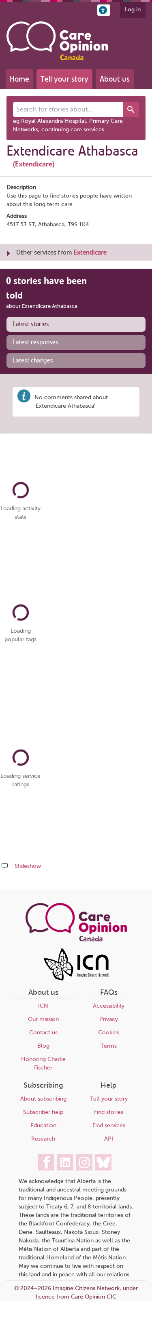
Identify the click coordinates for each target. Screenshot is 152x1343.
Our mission (43, 1019)
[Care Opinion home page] (57, 40)
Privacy (108, 1019)
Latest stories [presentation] (31, 324)
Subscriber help (43, 1112)
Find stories (108, 1112)
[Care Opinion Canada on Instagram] (84, 1162)
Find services (108, 1125)
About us (115, 79)
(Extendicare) (33, 164)
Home (19, 79)
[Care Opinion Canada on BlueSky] (103, 1162)
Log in (133, 9)
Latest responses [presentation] (35, 342)
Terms (109, 1046)
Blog (43, 1046)
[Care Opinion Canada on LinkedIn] (65, 1162)
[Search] (131, 109)
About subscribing (43, 1099)
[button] (103, 10)
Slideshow (28, 866)
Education (43, 1125)
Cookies (108, 1032)
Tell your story (64, 79)
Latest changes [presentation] (33, 360)
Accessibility (108, 1006)
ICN (43, 1006)
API (108, 1139)
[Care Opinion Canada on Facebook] (46, 1162)
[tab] (76, 324)
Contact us (43, 1032)
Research (43, 1139)
